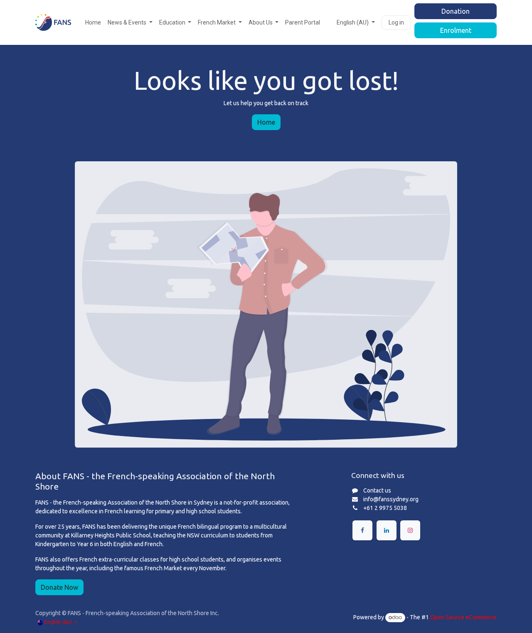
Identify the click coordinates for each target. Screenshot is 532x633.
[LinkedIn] (387, 530)
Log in (396, 22)
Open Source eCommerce (463, 617)
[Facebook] (362, 530)
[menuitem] (93, 22)
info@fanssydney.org (391, 499)
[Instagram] (410, 530)
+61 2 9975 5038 (385, 508)
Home (266, 122)
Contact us (377, 490)
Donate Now (59, 587)
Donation (455, 11)
